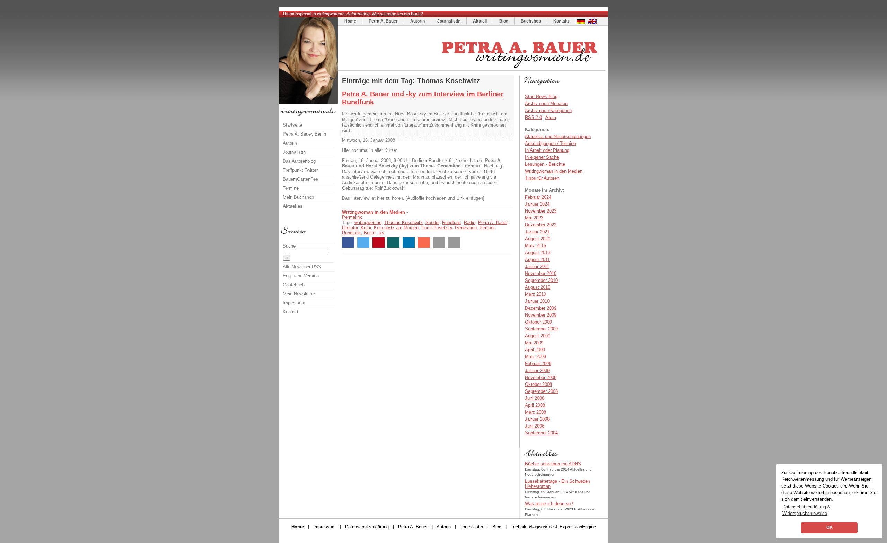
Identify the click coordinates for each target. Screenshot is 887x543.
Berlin (369, 232)
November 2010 (540, 273)
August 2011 (537, 259)
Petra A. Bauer (383, 21)
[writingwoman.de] (472, 68)
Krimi (366, 227)
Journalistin (448, 21)
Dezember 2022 (540, 224)
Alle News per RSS (302, 266)
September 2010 (541, 280)
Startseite (292, 125)
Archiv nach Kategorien (548, 110)
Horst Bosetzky (436, 227)
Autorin (417, 21)
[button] (348, 242)
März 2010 (535, 294)
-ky (381, 232)
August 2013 (537, 252)
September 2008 (541, 391)
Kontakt (561, 21)
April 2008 (535, 405)
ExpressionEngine (578, 526)
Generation (466, 227)
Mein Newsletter (299, 293)
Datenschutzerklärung (367, 526)
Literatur (350, 227)
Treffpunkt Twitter (300, 170)
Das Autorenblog (299, 161)
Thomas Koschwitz (403, 222)
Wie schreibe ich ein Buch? (397, 14)
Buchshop (531, 21)
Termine (291, 188)
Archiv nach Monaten (546, 103)
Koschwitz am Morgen (396, 227)
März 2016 (535, 245)
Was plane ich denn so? (549, 503)
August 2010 (537, 287)
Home (350, 21)
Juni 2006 (534, 426)
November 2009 (540, 315)
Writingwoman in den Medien (373, 212)
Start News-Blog (541, 96)
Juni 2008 (534, 398)
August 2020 (537, 238)
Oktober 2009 (538, 322)
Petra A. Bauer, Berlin (304, 134)
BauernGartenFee (300, 179)
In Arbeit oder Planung (547, 150)
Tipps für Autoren (542, 178)
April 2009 (535, 349)
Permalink (352, 217)
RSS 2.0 (533, 117)
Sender (432, 222)
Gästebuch (294, 284)
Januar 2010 (537, 301)
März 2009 (535, 356)
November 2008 (540, 377)
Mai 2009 (534, 342)
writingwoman (367, 222)
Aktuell (480, 21)
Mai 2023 (534, 218)
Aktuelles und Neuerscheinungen (558, 136)
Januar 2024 (537, 204)
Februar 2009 (538, 363)
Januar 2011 (537, 266)
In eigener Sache (542, 157)
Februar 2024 (538, 197)
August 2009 (537, 335)
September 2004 (541, 433)
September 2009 (541, 328)
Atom (550, 117)
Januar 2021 (537, 231)
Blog (503, 21)
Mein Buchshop (298, 197)
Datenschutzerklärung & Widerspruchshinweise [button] (806, 510)
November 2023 (540, 211)
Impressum (294, 302)
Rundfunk (451, 222)
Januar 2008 (537, 419)
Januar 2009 (537, 370)
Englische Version (301, 275)
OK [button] (829, 527)
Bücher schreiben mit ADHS (553, 463)
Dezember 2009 (540, 308)
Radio (469, 222)
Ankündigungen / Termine (550, 143)
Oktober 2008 (538, 384)
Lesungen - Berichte (545, 164)
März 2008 (535, 412)
